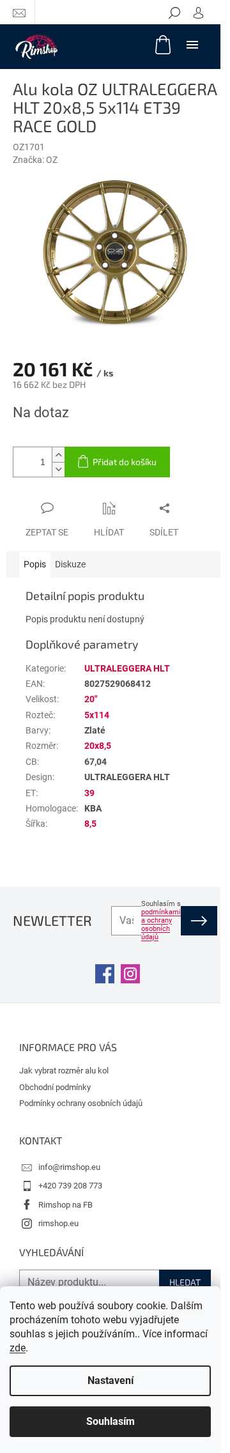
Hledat (185, 1282)
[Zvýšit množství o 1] (58, 454)
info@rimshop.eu (69, 1167)
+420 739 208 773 (70, 1185)
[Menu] (192, 44)
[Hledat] (174, 12)
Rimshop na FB (65, 1205)
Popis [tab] (35, 564)
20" (90, 699)
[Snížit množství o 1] (58, 469)
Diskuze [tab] (70, 564)
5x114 (96, 715)
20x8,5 (97, 746)
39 (89, 793)
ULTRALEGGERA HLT (127, 668)
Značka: (35, 160)
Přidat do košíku (125, 461)
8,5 (90, 824)
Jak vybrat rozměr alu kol (64, 1070)
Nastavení (111, 1380)
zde (18, 1348)
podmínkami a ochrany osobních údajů (161, 924)
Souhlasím (110, 1421)
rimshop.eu (58, 1223)
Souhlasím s (161, 920)
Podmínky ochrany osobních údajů (80, 1103)
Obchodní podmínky (55, 1087)
